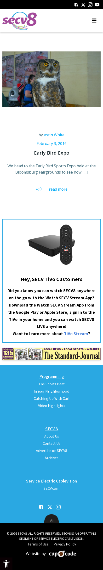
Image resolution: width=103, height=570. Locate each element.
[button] (6, 563)
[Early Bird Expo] (51, 78)
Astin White (54, 135)
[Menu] (94, 21)
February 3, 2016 (52, 143)
